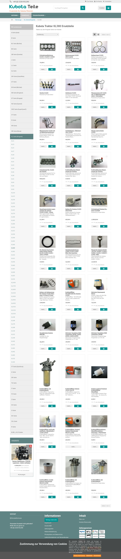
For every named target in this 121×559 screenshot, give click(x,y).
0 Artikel (101, 8)
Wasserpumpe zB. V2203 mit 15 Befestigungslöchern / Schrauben (98, 94)
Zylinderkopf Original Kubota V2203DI (99, 210)
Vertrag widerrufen (51, 520)
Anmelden (108, 1)
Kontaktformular (16, 518)
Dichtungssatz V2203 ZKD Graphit (72, 56)
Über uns (82, 519)
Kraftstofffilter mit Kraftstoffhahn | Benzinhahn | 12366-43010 (47, 431)
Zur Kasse (90, 1)
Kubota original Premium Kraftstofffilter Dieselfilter (99, 390)
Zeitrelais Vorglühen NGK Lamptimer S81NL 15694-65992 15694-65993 (73, 334)
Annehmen (97, 555)
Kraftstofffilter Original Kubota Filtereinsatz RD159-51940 (72, 431)
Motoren (14, 15)
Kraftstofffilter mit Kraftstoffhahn (45, 389)
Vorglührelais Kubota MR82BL (46, 333)
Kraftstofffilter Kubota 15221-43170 (72, 389)
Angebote (15, 441)
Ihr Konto (99, 1)
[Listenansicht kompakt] (98, 34)
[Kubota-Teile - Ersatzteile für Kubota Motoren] (24, 6)
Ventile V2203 (44, 93)
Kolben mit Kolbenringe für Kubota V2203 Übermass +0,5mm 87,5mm (47, 293)
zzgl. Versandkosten (48, 65)
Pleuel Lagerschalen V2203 (97, 131)
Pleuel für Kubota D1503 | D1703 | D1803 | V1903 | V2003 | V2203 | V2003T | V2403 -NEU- (99, 252)
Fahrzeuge (25, 15)
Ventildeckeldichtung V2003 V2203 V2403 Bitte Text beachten (72, 251)
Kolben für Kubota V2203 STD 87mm (73, 210)
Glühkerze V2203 (70, 93)
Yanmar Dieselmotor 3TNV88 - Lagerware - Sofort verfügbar (21, 462)
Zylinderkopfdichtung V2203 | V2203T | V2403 (47, 56)
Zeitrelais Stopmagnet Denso (98, 293)
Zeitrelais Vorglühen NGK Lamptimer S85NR (99, 333)
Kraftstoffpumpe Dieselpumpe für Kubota (72, 170)
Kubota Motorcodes (85, 522)
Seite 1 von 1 (106, 34)
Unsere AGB (48, 526)
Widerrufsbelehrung (51, 531)
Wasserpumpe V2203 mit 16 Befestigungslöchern (47, 131)
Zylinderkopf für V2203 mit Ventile (47, 170)
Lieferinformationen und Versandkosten (56, 537)
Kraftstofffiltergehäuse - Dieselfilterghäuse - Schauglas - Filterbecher (98, 431)
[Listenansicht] (94, 34)
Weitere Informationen (79, 555)
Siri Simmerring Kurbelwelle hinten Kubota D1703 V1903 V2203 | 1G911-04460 (47, 252)
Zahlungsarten (49, 529)
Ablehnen (89, 555)
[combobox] (47, 34)
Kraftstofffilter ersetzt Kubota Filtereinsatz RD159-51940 (46, 481)
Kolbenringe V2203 (97, 55)
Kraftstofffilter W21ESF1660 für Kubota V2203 (73, 293)
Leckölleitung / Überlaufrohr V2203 (73, 131)
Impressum (48, 523)
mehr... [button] (43, 69)
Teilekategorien (39, 15)
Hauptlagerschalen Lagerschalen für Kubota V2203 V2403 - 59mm (48, 210)
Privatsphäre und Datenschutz (54, 534)
